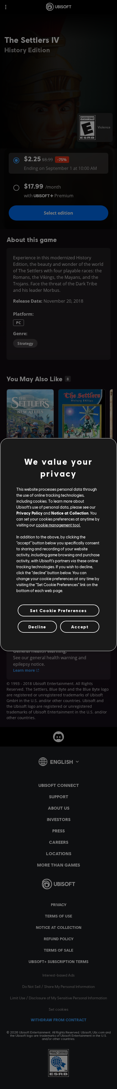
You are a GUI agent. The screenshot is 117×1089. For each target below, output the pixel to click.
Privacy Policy (29, 512)
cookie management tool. (58, 524)
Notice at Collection (69, 512)
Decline (37, 626)
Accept (80, 626)
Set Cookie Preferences (58, 610)
